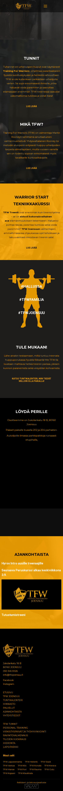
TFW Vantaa (9, 765)
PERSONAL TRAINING (15, 727)
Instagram (8, 684)
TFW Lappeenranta (12, 761)
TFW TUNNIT (10, 724)
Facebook (8, 680)
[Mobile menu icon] (45, 6)
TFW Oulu (49, 769)
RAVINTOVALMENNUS (15, 735)
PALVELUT (9, 707)
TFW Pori (22, 769)
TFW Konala (35, 765)
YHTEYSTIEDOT (11, 715)
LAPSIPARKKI (10, 747)
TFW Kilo (22, 765)
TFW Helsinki (31, 761)
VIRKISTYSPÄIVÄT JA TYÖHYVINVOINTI (24, 731)
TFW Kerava (50, 765)
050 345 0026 (10, 671)
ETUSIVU (8, 692)
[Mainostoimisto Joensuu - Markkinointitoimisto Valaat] (31, 787)
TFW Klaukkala (25, 773)
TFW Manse (9, 769)
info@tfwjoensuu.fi (13, 674)
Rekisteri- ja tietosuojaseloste (31, 782)
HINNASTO (9, 704)
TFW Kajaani (9, 773)
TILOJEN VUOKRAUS (14, 739)
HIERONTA (9, 743)
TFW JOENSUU (11, 696)
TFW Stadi (46, 761)
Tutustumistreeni (13, 615)
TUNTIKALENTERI (13, 700)
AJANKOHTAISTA (12, 711)
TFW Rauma (35, 769)
